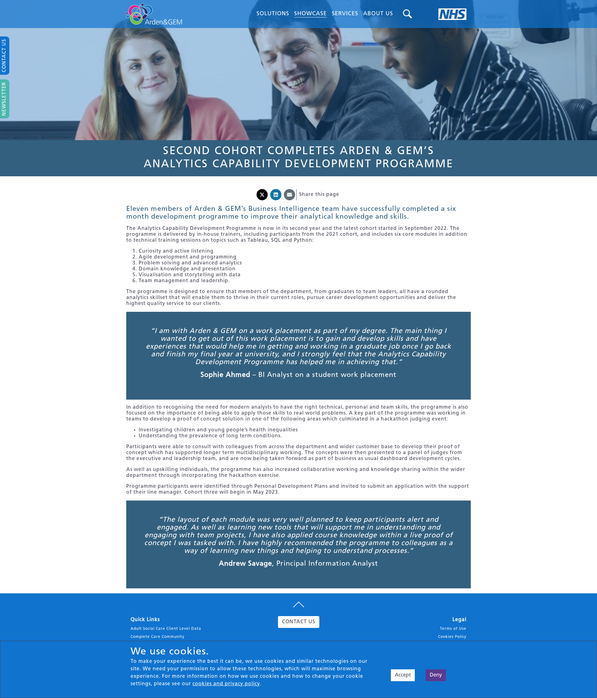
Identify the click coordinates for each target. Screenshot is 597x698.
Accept (403, 675)
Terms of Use (453, 629)
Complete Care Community (157, 637)
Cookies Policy (452, 637)
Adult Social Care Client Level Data (166, 629)
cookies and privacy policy (226, 683)
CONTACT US (298, 622)
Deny (436, 675)
